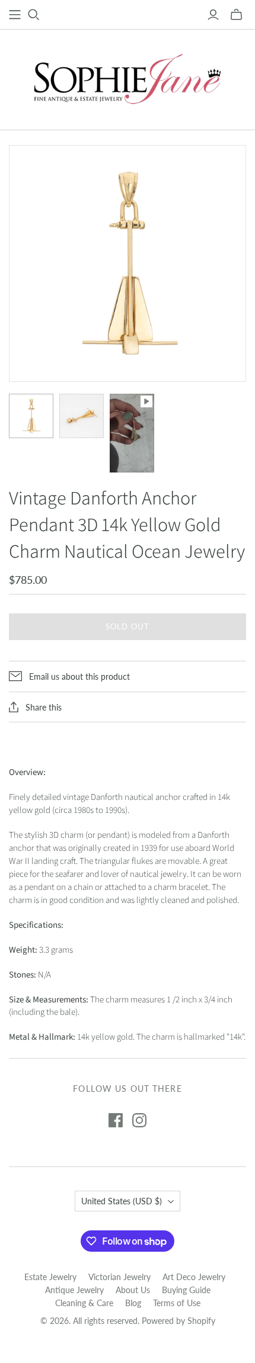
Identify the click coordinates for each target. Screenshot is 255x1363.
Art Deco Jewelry (193, 1277)
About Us (133, 1290)
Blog (133, 1303)
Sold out (127, 626)
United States (121, 1201)
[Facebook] (116, 1120)
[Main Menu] (15, 15)
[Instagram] (139, 1120)
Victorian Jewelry (119, 1277)
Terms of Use (176, 1303)
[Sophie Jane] (127, 77)
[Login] (213, 14)
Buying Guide (186, 1290)
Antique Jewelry (74, 1290)
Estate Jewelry (50, 1277)
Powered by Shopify (178, 1321)
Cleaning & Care (84, 1303)
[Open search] (34, 15)
